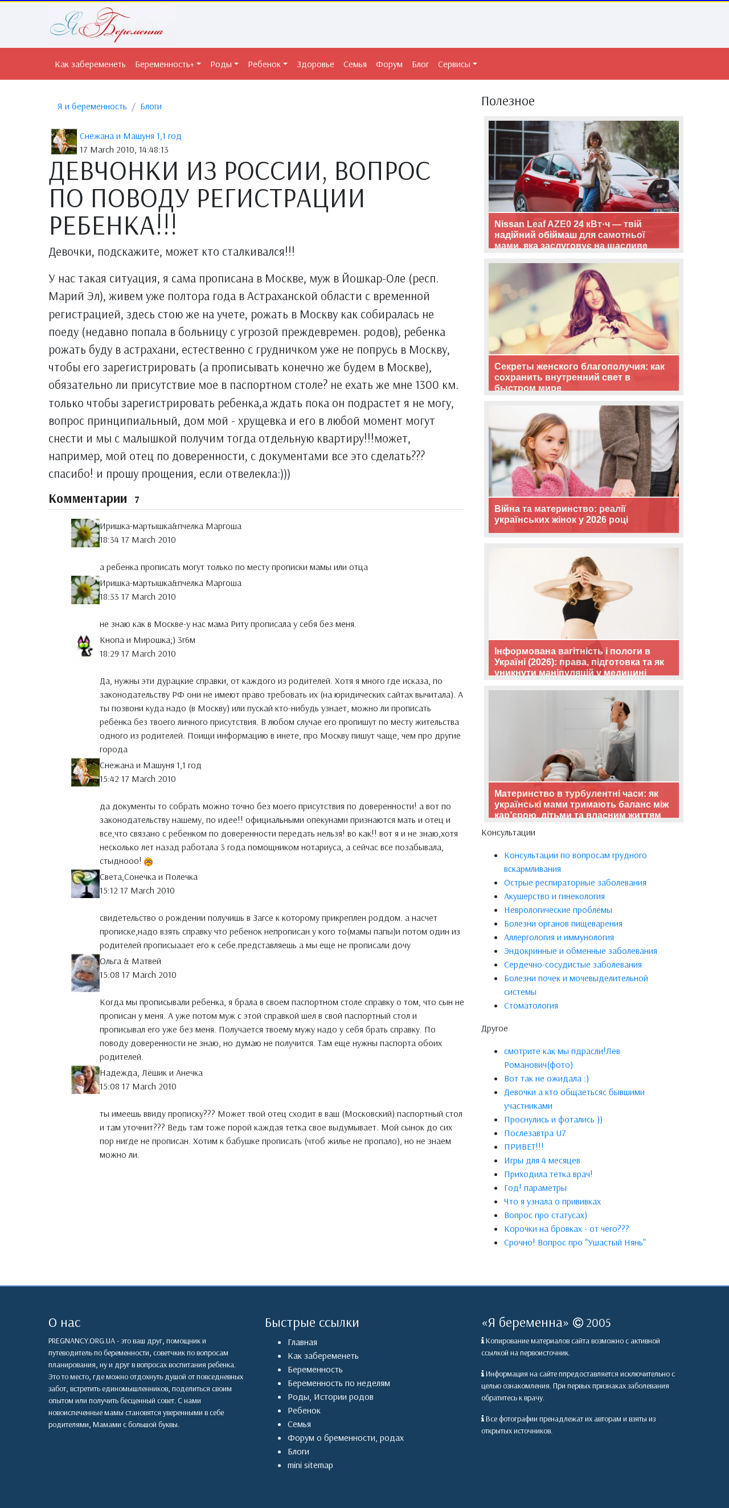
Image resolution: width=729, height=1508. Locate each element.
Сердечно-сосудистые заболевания (573, 964)
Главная (302, 1341)
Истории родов (344, 1396)
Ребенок (264, 63)
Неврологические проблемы (558, 909)
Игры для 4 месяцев (542, 1160)
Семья (355, 63)
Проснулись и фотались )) (553, 1119)
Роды (221, 63)
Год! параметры (535, 1187)
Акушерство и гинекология (554, 895)
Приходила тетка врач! (548, 1173)
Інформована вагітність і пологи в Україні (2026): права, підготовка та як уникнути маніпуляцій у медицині (579, 662)
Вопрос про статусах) (545, 1214)
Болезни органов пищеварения (563, 923)
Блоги (151, 106)
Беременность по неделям (339, 1382)
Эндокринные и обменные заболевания (580, 950)
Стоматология (531, 1005)
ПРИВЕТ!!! (524, 1146)
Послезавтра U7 (535, 1132)
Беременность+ (164, 63)
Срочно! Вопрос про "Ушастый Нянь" (575, 1242)
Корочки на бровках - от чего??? (566, 1228)
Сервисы (454, 63)
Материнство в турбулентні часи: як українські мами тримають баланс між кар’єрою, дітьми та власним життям (581, 804)
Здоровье (315, 63)
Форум (389, 63)
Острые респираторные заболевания (575, 882)
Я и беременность (92, 106)
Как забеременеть (90, 63)
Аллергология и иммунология (559, 936)
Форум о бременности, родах (346, 1437)
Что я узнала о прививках (552, 1201)
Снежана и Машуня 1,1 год (131, 135)
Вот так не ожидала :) (546, 1078)
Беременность (315, 1369)
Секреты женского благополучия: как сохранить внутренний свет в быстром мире (579, 377)
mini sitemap (310, 1464)
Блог (420, 63)
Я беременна (525, 1321)
